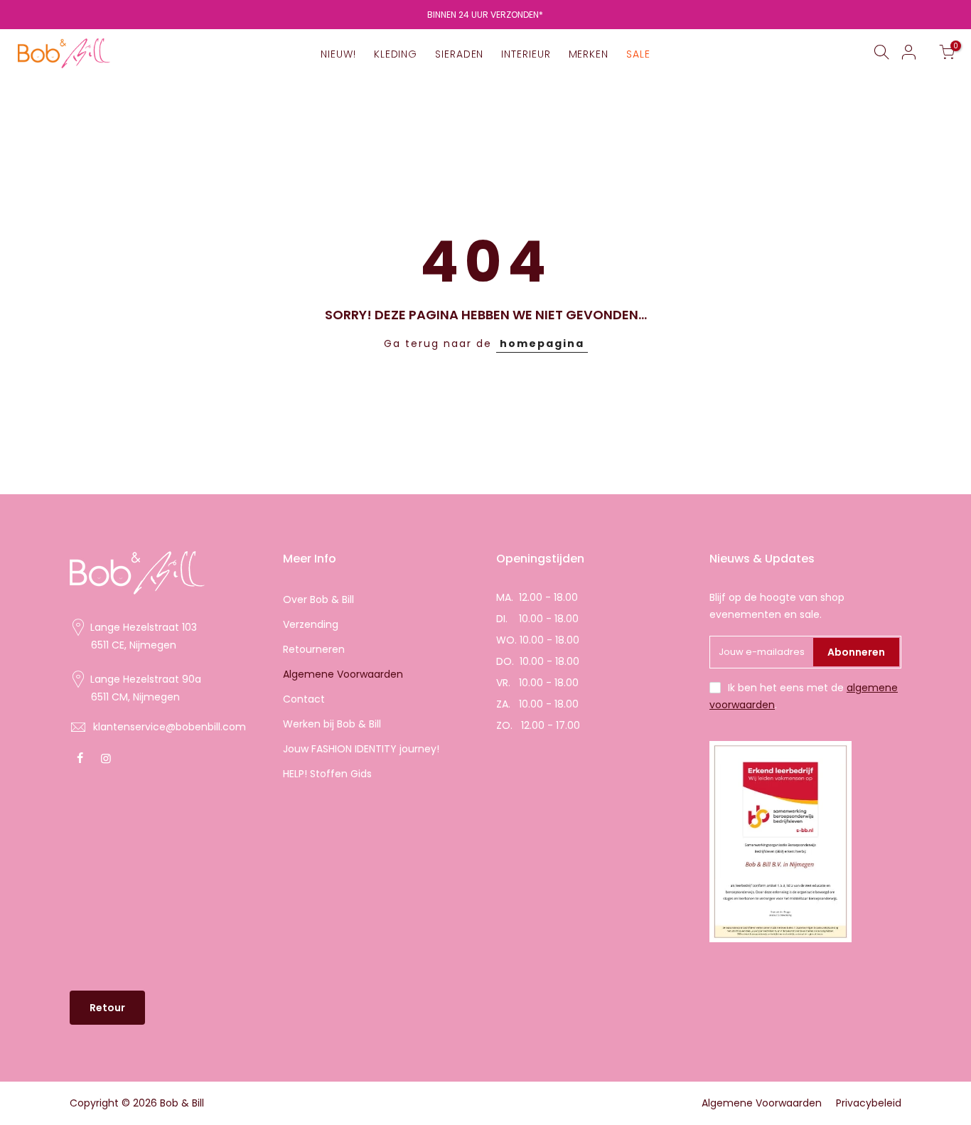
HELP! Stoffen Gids (327, 774)
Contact (304, 699)
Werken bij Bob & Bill (332, 724)
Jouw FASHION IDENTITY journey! (361, 749)
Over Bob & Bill (318, 599)
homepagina (542, 343)
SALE (638, 54)
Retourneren (314, 649)
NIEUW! (338, 54)
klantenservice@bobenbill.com (169, 727)
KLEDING (395, 54)
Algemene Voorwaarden (343, 674)
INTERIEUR (525, 54)
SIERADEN (459, 54)
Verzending (310, 624)
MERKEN (588, 54)
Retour (107, 1008)
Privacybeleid (868, 1103)
